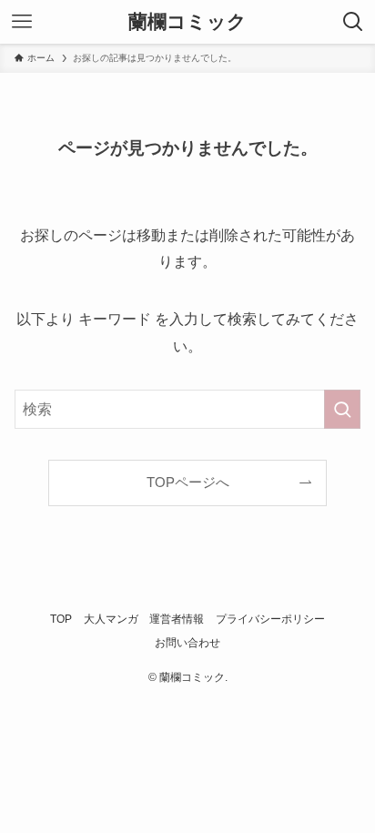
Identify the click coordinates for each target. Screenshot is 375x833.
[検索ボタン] (353, 22)
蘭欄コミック (187, 22)
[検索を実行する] (342, 409)
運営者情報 (176, 619)
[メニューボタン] (22, 22)
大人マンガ (111, 619)
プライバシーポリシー (270, 619)
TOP (61, 619)
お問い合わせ (187, 642)
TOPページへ (188, 482)
